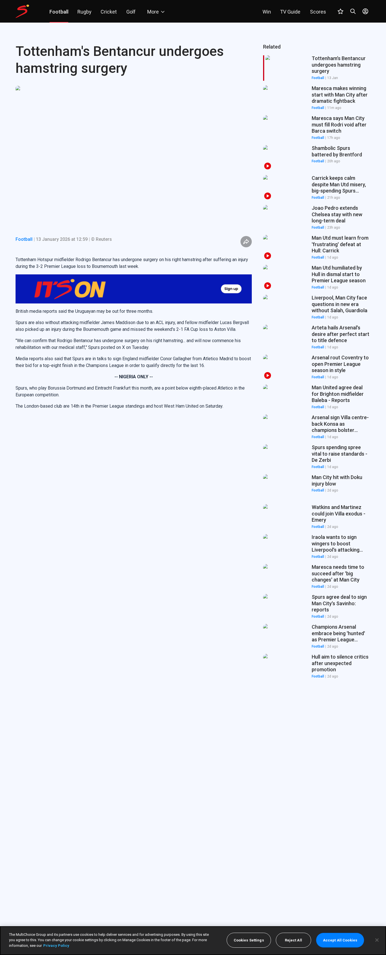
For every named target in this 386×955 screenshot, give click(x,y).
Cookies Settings (249, 940)
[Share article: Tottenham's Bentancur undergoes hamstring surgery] (246, 241)
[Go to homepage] (22, 11)
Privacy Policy (56, 945)
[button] (316, 98)
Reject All (293, 940)
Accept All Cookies (340, 940)
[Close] (377, 940)
